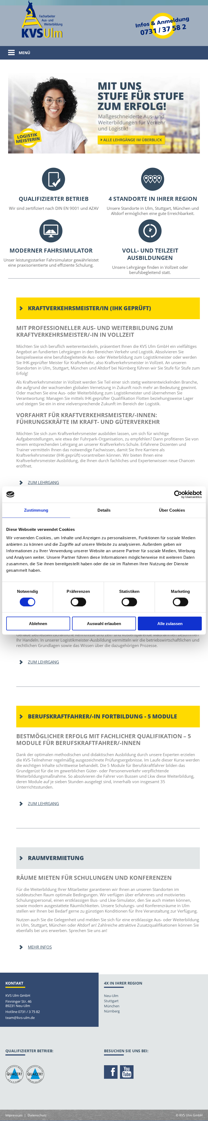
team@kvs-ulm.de (20, 1017)
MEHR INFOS (40, 947)
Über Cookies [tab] (172, 510)
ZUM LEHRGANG (43, 482)
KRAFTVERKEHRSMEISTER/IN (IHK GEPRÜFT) (89, 308)
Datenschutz (37, 1115)
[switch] (78, 601)
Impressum (13, 1115)
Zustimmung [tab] (36, 510)
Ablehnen (38, 623)
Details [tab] (104, 510)
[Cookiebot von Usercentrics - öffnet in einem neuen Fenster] (178, 494)
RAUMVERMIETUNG (56, 858)
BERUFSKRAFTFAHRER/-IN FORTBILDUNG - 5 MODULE (102, 716)
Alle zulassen (170, 623)
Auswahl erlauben (104, 623)
